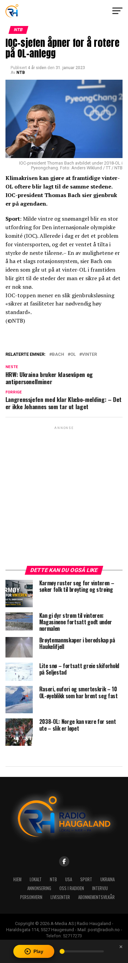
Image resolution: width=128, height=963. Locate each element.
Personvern (31, 897)
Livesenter (60, 897)
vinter (89, 354)
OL (73, 354)
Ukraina (107, 879)
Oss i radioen (71, 888)
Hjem (17, 879)
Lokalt (36, 879)
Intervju (100, 888)
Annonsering (39, 888)
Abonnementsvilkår (96, 897)
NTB (20, 72)
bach (58, 354)
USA (68, 879)
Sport (86, 879)
